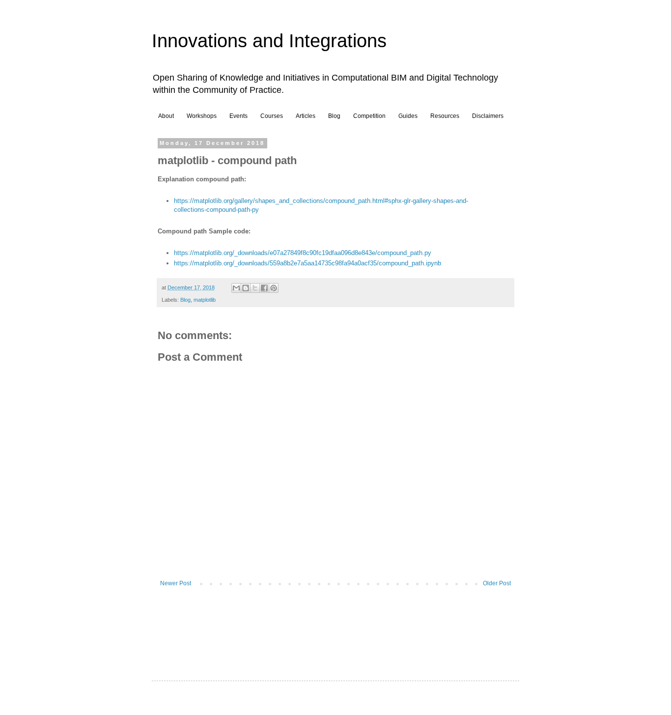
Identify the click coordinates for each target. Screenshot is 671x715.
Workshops (202, 116)
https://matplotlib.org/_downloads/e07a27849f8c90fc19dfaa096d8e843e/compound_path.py (302, 253)
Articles (305, 116)
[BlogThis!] (246, 288)
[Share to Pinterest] (274, 288)
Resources (444, 116)
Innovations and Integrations (269, 40)
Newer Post (175, 583)
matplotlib (205, 300)
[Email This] (236, 288)
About (166, 116)
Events (238, 116)
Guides (408, 116)
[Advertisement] (336, 624)
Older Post (497, 583)
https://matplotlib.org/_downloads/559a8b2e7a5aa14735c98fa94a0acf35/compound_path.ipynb (307, 263)
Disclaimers (487, 116)
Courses (271, 116)
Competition (369, 116)
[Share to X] (255, 288)
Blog (334, 116)
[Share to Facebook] (264, 288)
